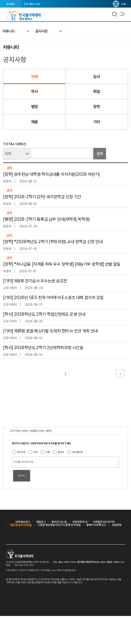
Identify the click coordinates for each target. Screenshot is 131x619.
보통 (48, 452)
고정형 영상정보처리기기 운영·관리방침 (59, 524)
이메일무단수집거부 (104, 521)
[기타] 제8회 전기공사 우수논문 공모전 (35, 280)
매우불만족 (77, 452)
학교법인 (10, 3)
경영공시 (41, 521)
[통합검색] (114, 14)
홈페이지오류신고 (96, 524)
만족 (36, 452)
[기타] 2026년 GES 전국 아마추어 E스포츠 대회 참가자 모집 (53, 297)
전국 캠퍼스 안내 (32, 3)
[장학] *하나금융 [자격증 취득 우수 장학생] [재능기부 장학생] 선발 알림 (61, 264)
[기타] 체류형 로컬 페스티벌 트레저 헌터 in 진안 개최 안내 (50, 330)
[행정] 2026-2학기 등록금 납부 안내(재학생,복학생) (46, 219)
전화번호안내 (80, 521)
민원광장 (117, 524)
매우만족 (21, 452)
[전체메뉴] (122, 14)
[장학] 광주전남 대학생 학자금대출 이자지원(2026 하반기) (51, 174)
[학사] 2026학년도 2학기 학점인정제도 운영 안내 (44, 314)
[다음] (120, 373)
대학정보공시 (23, 521)
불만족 (61, 452)
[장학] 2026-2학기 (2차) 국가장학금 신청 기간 (42, 196)
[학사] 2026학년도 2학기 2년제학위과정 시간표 (43, 347)
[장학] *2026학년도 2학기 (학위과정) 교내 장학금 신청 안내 (53, 241)
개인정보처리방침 (21, 525)
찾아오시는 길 (59, 521)
